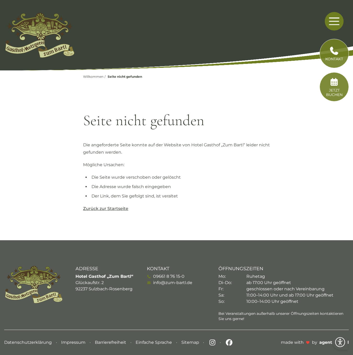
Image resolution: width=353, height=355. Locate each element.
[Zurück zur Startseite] (39, 35)
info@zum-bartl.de (172, 282)
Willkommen (93, 77)
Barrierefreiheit (111, 342)
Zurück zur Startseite (105, 208)
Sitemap (190, 342)
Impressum (73, 342)
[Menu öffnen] (334, 21)
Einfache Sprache (154, 342)
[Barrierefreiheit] (340, 342)
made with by (315, 342)
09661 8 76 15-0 (168, 276)
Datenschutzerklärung (28, 342)
